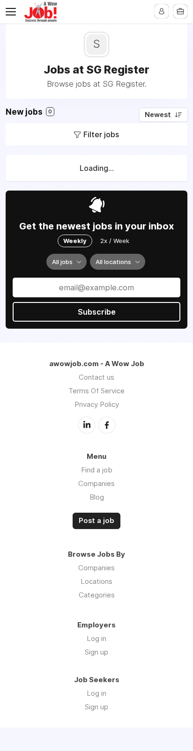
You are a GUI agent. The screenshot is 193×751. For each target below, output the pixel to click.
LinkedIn (87, 425)
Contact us (96, 377)
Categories (97, 594)
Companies (96, 483)
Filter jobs (101, 134)
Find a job (96, 469)
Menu (13, 12)
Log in (96, 638)
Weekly (75, 240)
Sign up (96, 652)
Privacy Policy (96, 404)
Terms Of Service (96, 390)
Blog (96, 497)
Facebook (107, 425)
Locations (96, 581)
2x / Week (114, 240)
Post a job (96, 520)
